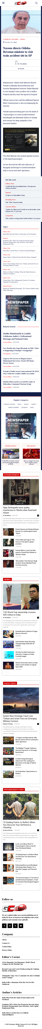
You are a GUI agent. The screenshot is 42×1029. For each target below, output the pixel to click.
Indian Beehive (24, 223)
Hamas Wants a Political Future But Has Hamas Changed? (19, 257)
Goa (18, 218)
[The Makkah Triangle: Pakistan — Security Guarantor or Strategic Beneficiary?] (8, 751)
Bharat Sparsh (24, 209)
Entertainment (7, 504)
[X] (22, 74)
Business (23, 211)
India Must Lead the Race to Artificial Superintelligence (19, 250)
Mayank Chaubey (8, 724)
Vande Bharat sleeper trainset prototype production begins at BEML (10, 462)
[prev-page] (4, 571)
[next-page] (7, 571)
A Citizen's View (13, 209)
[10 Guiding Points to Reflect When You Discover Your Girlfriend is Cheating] (21, 807)
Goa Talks (19, 220)
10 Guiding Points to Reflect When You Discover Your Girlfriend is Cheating (19, 825)
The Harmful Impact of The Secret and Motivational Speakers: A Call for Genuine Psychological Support (27, 880)
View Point (30, 238)
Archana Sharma (8, 830)
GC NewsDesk (22, 64)
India (22, 39)
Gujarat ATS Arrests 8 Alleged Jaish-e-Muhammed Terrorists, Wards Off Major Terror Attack (18, 361)
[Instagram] (10, 926)
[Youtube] (21, 926)
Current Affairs (10, 39)
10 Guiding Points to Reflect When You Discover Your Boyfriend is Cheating (26, 856)
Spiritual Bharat (20, 235)
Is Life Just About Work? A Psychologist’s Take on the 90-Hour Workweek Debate (25, 846)
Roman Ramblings (22, 231)
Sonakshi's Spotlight (22, 233)
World (20, 240)
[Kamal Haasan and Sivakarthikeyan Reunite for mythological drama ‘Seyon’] (8, 532)
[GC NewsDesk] (21, 62)
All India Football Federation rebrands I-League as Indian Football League (25, 654)
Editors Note (10, 183)
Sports (30, 235)
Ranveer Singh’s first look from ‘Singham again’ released (31, 462)
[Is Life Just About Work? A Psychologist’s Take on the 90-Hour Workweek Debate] (8, 847)
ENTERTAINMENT (11, 475)
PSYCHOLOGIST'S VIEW (14, 790)
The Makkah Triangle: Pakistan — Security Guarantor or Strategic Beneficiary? (26, 750)
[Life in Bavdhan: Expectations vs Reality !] (8, 774)
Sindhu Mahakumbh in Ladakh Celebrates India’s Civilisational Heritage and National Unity (17, 336)
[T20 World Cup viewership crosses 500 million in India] (21, 597)
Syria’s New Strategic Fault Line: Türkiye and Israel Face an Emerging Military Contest (20, 718)
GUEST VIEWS (10, 683)
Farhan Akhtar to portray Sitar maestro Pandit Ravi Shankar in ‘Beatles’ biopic (25, 552)
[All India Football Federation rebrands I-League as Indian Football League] (8, 655)
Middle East (15, 227)
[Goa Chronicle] (21, 3)
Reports (8, 192)
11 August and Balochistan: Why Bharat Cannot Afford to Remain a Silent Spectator (26, 740)
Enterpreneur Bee (23, 214)
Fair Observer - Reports (24, 216)
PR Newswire (11, 229)
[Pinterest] (27, 74)
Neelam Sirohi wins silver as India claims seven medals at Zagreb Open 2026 (26, 665)
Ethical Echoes (10, 216)
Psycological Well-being (25, 229)
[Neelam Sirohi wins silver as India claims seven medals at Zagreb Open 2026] (8, 665)
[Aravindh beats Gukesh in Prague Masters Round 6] (8, 634)
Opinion (29, 227)
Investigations (25, 225)
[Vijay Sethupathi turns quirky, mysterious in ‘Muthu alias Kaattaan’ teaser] (21, 492)
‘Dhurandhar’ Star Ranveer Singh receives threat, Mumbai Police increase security (26, 563)
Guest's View (29, 220)
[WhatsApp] (31, 74)
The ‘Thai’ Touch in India (14, 202)
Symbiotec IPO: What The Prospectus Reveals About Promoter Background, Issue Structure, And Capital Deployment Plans (20, 1006)
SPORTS (7, 579)
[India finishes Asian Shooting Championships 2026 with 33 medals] (8, 644)
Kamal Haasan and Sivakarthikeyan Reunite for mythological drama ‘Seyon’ (27, 531)
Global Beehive (10, 218)
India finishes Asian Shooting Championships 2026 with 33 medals (25, 644)
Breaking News (11, 199)
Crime (16, 212)
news (23, 227)
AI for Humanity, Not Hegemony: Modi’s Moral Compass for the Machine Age (18, 963)
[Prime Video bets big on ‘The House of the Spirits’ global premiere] (8, 542)
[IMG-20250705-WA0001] (21, 140)
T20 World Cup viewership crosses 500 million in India (19, 613)
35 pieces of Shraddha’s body (15, 195)
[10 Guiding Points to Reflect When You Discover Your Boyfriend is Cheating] (8, 857)
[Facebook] (17, 74)
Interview (16, 225)
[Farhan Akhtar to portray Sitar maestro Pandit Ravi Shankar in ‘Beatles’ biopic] (8, 553)
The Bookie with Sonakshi (16, 238)
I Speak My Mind (13, 222)
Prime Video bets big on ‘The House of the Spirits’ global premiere (25, 542)
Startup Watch (24, 236)
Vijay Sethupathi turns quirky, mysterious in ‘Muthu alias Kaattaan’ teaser (20, 510)
